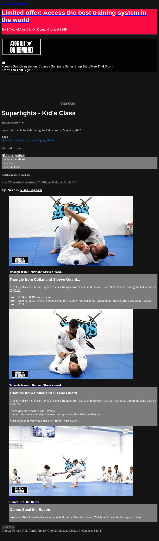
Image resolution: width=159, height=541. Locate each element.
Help (25, 530)
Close (64, 103)
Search (18, 66)
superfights (38, 140)
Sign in (109, 66)
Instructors (30, 66)
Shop (78, 66)
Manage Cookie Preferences (76, 530)
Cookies (53, 530)
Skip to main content (14, 3)
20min (50, 140)
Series (69, 66)
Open (71, 103)
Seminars (57, 66)
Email (21, 155)
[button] (3, 62)
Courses (44, 66)
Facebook (8, 155)
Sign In (28, 70)
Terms (33, 530)
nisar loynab (22, 140)
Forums (7, 66)
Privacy (42, 530)
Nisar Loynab (9, 122)
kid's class (8, 140)
